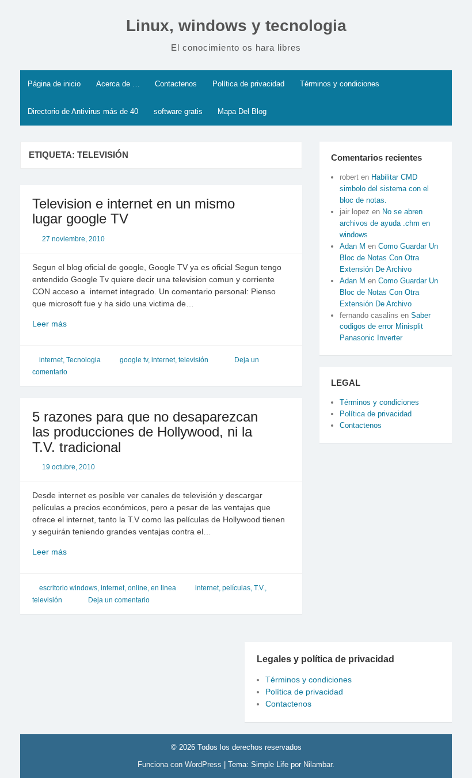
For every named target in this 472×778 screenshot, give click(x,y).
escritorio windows (68, 588)
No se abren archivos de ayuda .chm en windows (385, 223)
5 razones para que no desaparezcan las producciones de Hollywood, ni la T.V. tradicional (145, 432)
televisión (193, 360)
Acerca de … (118, 83)
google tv (134, 360)
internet (51, 360)
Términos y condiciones (339, 83)
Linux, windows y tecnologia (236, 26)
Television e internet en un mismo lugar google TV (133, 211)
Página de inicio (54, 83)
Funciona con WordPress (181, 764)
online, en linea (152, 588)
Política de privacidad (248, 83)
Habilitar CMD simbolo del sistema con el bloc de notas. (384, 188)
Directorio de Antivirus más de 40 (83, 111)
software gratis (178, 111)
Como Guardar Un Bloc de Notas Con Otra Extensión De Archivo (389, 258)
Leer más (67, 324)
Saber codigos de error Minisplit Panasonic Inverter (385, 327)
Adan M (353, 246)
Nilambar (317, 764)
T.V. (259, 588)
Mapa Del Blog (242, 111)
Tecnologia (83, 360)
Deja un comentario (119, 600)
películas (236, 588)
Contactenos (176, 83)
